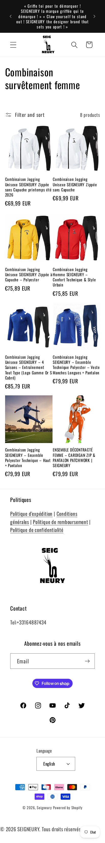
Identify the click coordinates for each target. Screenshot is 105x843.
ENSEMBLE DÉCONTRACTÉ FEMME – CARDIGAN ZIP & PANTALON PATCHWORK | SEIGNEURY (74, 457)
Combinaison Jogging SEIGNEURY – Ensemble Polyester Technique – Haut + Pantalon (28, 457)
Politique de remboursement (60, 522)
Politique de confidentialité (36, 529)
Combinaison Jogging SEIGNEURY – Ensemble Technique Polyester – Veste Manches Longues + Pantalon (76, 364)
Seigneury (44, 807)
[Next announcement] (94, 16)
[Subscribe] (87, 661)
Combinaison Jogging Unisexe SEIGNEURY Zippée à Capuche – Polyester (28, 274)
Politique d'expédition (31, 513)
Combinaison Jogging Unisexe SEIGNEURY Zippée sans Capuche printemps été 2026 (28, 187)
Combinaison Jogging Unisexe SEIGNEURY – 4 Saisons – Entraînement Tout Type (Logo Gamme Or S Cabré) (28, 367)
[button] (13, 44)
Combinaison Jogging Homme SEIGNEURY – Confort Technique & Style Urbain (74, 277)
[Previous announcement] (10, 16)
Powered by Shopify (68, 807)
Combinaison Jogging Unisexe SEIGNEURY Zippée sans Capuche (75, 184)
